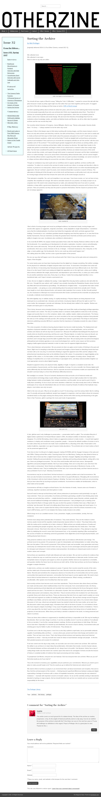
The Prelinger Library (33, 689)
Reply (94, 730)
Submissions (14, 31)
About (3, 31)
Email (29, 770)
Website (29, 775)
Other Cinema (44, 31)
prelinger (48, 694)
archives (34, 694)
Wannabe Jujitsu (12, 123)
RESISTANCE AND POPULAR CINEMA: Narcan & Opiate (13, 118)
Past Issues (25, 31)
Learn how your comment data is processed (65, 788)
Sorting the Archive (13, 107)
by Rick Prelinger (33, 43)
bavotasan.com (95, 795)
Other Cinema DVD (58, 31)
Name (29, 765)
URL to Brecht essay (70, 106)
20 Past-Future (12, 151)
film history (41, 694)
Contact (34, 31)
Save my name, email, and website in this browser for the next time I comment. (53, 779)
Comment (30, 747)
